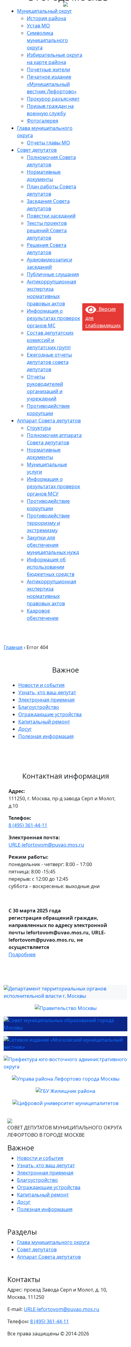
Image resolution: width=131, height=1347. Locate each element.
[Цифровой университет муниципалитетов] (65, 1103)
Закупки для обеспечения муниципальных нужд (53, 545)
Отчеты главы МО (48, 142)
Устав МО (38, 25)
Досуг (25, 729)
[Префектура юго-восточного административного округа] (65, 1063)
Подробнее (22, 954)
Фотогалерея (42, 120)
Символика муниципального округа (47, 40)
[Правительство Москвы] (65, 1008)
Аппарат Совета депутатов (49, 420)
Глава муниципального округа (53, 1242)
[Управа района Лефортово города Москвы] (65, 1078)
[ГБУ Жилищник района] (65, 1091)
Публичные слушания (53, 274)
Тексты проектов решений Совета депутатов (47, 230)
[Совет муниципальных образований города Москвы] (65, 1024)
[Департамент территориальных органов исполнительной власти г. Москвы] (65, 992)
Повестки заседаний (51, 215)
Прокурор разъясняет (53, 98)
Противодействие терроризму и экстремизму (48, 523)
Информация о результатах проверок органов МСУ (53, 486)
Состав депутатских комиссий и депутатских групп (50, 340)
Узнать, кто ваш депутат (47, 692)
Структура (39, 428)
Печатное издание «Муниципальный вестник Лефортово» (51, 84)
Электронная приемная (46, 699)
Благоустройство (38, 707)
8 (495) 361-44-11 (28, 825)
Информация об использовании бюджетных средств (50, 567)
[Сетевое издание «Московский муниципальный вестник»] (65, 1043)
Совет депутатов (37, 150)
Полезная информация (46, 736)
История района (46, 18)
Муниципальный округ (44, 11)
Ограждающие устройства (50, 714)
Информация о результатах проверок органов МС (53, 318)
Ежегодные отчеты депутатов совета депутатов (49, 362)
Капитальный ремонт (44, 721)
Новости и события (41, 685)
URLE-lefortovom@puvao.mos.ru (46, 844)
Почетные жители (48, 69)
